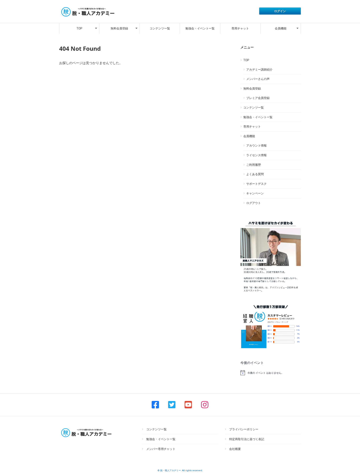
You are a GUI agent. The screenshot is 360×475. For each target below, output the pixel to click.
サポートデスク (256, 183)
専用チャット (240, 28)
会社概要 (235, 449)
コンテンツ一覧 (160, 28)
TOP (79, 28)
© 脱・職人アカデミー (169, 470)
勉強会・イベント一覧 (200, 28)
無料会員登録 (119, 28)
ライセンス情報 (256, 155)
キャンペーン (255, 193)
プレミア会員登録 (258, 98)
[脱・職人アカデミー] (87, 17)
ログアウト (253, 203)
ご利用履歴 (253, 164)
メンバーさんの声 (258, 79)
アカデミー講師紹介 (259, 69)
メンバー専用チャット (160, 449)
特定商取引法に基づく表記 (246, 439)
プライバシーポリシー (243, 429)
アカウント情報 (256, 145)
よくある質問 (255, 174)
